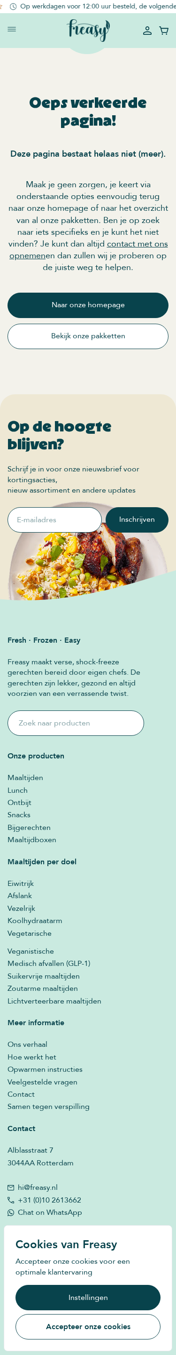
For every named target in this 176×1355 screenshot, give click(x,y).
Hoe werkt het (32, 1057)
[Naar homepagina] (88, 30)
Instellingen (88, 1297)
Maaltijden (25, 778)
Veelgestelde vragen (42, 1082)
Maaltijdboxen (32, 840)
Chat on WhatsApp (50, 1212)
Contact (21, 1094)
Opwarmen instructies (45, 1069)
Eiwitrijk (21, 883)
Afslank (20, 896)
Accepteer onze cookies (88, 1327)
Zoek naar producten (54, 723)
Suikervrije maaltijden (44, 976)
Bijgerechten (29, 827)
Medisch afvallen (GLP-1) (49, 963)
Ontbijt (19, 802)
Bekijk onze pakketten (88, 336)
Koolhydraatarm (35, 921)
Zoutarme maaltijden (43, 988)
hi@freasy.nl (38, 1187)
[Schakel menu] (12, 29)
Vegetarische (30, 933)
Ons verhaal (27, 1044)
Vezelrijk (21, 908)
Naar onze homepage (88, 305)
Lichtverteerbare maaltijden (54, 1001)
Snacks (19, 815)
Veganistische (31, 951)
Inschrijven (137, 519)
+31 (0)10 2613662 (49, 1200)
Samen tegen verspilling (49, 1106)
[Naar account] (147, 30)
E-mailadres (36, 520)
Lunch (18, 790)
